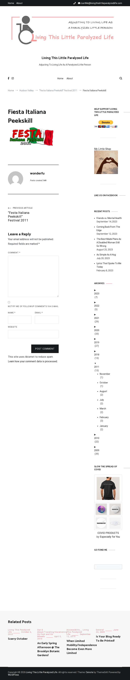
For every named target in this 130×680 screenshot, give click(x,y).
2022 (96, 305)
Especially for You (110, 536)
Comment (14, 253)
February (104, 417)
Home (11, 3)
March (103, 408)
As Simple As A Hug (106, 254)
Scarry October (18, 639)
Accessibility (73, 630)
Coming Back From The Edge (108, 229)
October (104, 382)
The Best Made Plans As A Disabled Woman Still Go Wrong (109, 242)
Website (12, 327)
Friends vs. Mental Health (109, 218)
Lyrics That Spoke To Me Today (109, 265)
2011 (96, 367)
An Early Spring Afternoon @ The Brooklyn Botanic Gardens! (48, 649)
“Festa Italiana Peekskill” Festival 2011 (20, 214)
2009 (96, 450)
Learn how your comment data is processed (32, 361)
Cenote (89, 672)
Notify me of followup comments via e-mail (33, 306)
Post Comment (45, 349)
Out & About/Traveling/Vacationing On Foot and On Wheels (52, 633)
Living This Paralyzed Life (78, 632)
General (100, 630)
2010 (96, 438)
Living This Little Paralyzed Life (65, 58)
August (103, 391)
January (104, 426)
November (105, 374)
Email (39, 313)
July (102, 400)
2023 (96, 293)
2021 (96, 318)
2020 (96, 330)
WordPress (13, 675)
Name (11, 313)
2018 (96, 354)
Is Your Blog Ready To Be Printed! (108, 638)
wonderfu (37, 173)
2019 (96, 342)
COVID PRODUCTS (108, 532)
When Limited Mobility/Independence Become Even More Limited (82, 647)
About (19, 3)
